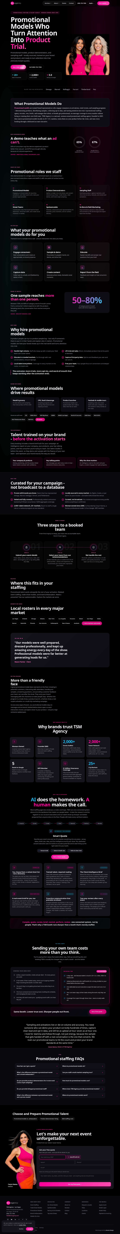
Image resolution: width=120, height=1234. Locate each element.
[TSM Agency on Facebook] (18, 1219)
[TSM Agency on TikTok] (22, 1219)
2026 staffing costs (67, 1119)
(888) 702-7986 (81, 3)
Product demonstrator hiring (49, 1119)
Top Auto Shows (52, 1213)
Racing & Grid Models (54, 1210)
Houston (72, 619)
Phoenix (32, 623)
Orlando (24, 619)
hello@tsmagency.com (12, 1215)
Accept (30, 1229)
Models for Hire (35, 1216)
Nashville (23, 623)
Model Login (102, 1208)
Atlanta (42, 619)
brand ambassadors (47, 595)
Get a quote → (103, 3)
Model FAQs (102, 1210)
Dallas (99, 619)
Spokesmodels (52, 1208)
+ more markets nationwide (91, 623)
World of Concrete (76, 415)
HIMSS (53, 415)
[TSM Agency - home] (16, 3)
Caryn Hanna (52, 1047)
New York (51, 619)
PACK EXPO (97, 415)
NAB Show (88, 415)
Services (47, 3)
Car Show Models (53, 1205)
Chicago (33, 619)
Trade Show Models (36, 1208)
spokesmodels (30, 597)
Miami (81, 619)
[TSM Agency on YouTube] (11, 1219)
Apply (91, 3)
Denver (14, 623)
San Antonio (43, 623)
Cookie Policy (22, 1225)
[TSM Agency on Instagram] (7, 1219)
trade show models (29, 595)
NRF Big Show (44, 415)
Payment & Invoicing (105, 1213)
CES (26, 415)
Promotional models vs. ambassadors (25, 1119)
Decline (21, 1229)
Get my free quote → (75, 1184)
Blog (66, 1213)
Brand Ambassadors (36, 1213)
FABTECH (30, 419)
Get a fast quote (18, 67)
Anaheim (76, 623)
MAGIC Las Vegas (63, 415)
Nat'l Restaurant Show (18, 419)
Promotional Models (36, 1210)
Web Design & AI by (104, 1230)
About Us (67, 1205)
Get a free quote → (98, 1011)
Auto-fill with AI (74, 1157)
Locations (84, 1210)
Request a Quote (87, 1205)
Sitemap (41, 1227)
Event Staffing (34, 1205)
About (56, 3)
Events (64, 3)
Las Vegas (15, 619)
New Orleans (66, 623)
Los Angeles (62, 619)
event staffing (16, 595)
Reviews (67, 1208)
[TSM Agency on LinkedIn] (15, 1219)
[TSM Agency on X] (26, 1219)
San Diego (90, 619)
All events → (40, 419)
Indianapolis (54, 623)
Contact (71, 3)
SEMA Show (33, 415)
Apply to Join (102, 1205)
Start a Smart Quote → (60, 857)
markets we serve (52, 597)
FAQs (83, 1208)
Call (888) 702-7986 (35, 67)
